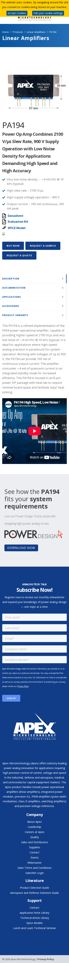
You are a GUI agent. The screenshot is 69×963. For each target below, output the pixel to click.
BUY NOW (13, 245)
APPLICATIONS (11, 296)
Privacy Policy (46, 959)
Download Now (21, 548)
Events (35, 857)
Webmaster (34, 862)
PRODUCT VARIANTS (15, 315)
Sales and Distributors (34, 842)
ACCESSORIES (10, 306)
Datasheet (15, 216)
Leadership (34, 827)
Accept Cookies (17, 13)
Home (5, 32)
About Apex (34, 821)
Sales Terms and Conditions (34, 867)
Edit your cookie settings (48, 13)
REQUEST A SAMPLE (43, 245)
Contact (34, 852)
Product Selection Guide (34, 887)
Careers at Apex (34, 832)
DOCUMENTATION (14, 287)
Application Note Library (34, 912)
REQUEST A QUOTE (19, 255)
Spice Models (34, 923)
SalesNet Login (34, 873)
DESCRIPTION (10, 278)
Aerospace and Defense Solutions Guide (34, 893)
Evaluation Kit (18, 222)
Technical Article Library (34, 918)
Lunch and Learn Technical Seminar (34, 928)
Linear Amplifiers (36, 32)
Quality (34, 837)
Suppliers (34, 847)
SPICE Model (17, 228)
